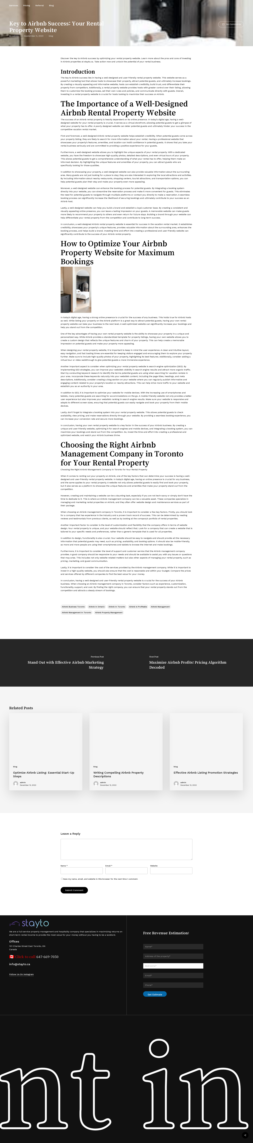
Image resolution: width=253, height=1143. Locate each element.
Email (108, 866)
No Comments (233, 24)
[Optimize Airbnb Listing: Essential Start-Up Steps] (45, 751)
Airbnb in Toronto (117, 607)
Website (153, 866)
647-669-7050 (47, 957)
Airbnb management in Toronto (76, 612)
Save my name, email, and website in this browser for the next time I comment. (100, 879)
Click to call (25, 957)
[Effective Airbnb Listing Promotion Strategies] (206, 751)
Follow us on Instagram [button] (21, 974)
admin (15, 36)
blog (51, 36)
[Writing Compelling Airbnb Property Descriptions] (126, 751)
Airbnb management (160, 607)
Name (64, 866)
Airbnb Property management (108, 612)
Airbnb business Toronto (73, 607)
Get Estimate (155, 994)
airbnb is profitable (138, 607)
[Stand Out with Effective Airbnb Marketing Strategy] (63, 663)
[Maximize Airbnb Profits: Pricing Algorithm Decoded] (189, 663)
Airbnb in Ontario (97, 607)
